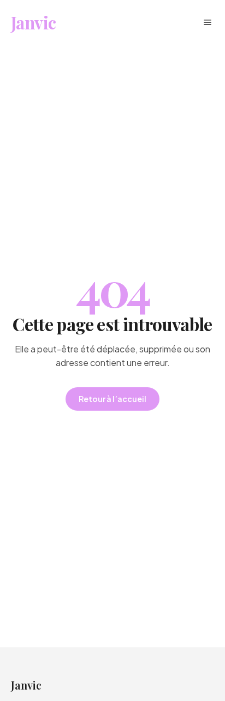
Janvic (33, 22)
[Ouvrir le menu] (207, 22)
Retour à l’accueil (112, 399)
